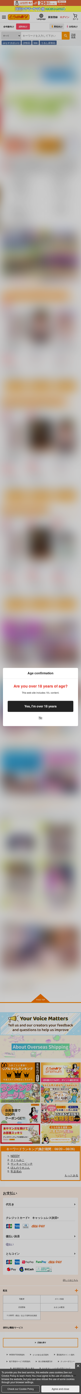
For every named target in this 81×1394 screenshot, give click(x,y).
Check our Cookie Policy (20, 1388)
